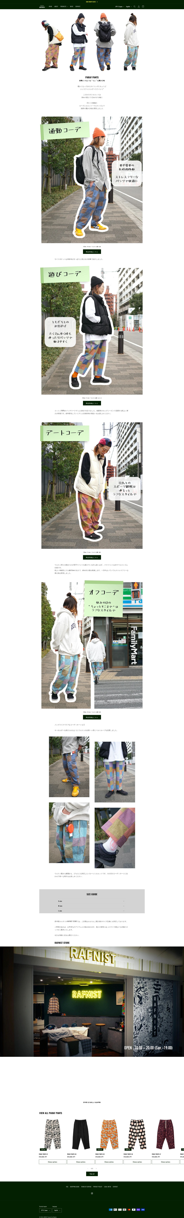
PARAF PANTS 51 (43, 1154)
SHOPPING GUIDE (74, 1187)
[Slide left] (88, 1168)
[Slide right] (96, 1168)
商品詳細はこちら (92, 252)
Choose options (52, 1162)
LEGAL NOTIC (107, 1187)
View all (92, 1174)
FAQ (67, 1187)
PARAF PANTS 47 (156, 1154)
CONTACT (115, 1187)
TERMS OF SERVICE (86, 1187)
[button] (64, 6)
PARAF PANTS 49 (100, 1154)
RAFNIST (45, 1217)
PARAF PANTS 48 (128, 1154)
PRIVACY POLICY (97, 1187)
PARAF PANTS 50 (71, 1154)
